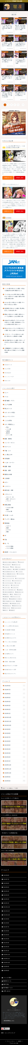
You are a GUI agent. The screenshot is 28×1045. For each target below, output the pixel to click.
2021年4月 (14, 749)
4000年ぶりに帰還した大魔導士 (10, 562)
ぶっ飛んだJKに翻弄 (10, 645)
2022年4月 (14, 701)
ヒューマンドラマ (9, 416)
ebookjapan (8, 372)
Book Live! (7, 380)
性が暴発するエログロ (10, 638)
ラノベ (6, 392)
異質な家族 (8, 504)
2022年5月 (14, 697)
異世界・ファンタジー (11, 552)
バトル (6, 396)
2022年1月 (14, 713)
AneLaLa (21, 562)
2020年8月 (15, 781)
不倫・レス (8, 450)
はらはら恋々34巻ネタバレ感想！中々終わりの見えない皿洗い (15, 303)
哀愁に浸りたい (19, 592)
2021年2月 (15, 757)
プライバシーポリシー (11, 1041)
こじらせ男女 (8, 420)
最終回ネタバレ (7, 981)
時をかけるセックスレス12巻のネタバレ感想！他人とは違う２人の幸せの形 (15, 329)
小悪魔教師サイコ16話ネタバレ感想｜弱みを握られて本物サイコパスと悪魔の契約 (15, 350)
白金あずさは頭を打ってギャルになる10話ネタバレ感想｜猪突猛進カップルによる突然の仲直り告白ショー (15, 322)
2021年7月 (14, 737)
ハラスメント (8, 494)
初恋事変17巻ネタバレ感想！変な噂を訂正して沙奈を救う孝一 (15, 309)
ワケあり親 (9, 511)
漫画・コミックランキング (8, 1032)
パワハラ (8, 500)
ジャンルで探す (7, 977)
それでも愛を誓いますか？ (9, 571)
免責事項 (19, 1041)
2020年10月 (14, 773)
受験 (7, 531)
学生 (7, 427)
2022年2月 (14, 709)
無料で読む (6, 984)
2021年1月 (14, 761)
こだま (18, 567)
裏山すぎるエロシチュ (10, 673)
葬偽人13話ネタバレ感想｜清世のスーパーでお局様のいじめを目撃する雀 (15, 315)
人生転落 (7, 478)
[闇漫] (14, 9)
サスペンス (8, 446)
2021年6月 (14, 741)
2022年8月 (14, 685)
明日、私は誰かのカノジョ (9, 601)
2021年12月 (14, 717)
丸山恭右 (20, 589)
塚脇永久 (6, 594)
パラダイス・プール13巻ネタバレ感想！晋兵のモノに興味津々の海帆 (14, 335)
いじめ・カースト (9, 462)
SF (5, 535)
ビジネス (8, 529)
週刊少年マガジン (17, 605)
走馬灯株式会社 (7, 605)
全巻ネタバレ (8, 177)
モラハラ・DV (10, 497)
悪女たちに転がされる (10, 657)
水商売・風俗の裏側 (10, 661)
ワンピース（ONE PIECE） (9, 589)
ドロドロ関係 (9, 548)
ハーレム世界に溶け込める (12, 626)
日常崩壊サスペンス (10, 634)
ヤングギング (15, 587)
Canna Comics (7, 564)
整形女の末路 (8, 474)
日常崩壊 (7, 458)
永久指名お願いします (15, 603)
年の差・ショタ (9, 515)
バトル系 (8, 429)
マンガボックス (15, 585)
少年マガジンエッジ (16, 596)
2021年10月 (14, 725)
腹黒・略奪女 (8, 438)
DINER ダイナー (16, 564)
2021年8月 (14, 733)
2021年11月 (15, 721)
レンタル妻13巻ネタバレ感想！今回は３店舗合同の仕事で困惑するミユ (15, 289)
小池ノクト (18, 594)
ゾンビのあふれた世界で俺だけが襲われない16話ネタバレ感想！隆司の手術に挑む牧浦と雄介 (15, 296)
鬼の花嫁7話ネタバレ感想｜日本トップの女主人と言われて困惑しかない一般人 (15, 342)
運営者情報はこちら (9, 1020)
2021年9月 (14, 729)
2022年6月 (14, 693)
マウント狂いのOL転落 (11, 641)
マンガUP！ (6, 585)
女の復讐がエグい (9, 653)
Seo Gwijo (6, 567)
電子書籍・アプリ (9, 400)
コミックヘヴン (7, 580)
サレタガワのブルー (17, 580)
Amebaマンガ (8, 364)
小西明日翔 (6, 596)
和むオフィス (8, 408)
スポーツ (8, 526)
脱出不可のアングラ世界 (11, 665)
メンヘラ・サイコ (9, 442)
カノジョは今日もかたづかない (10, 576)
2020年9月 (14, 777)
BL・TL (7, 543)
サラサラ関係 (9, 546)
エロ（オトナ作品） (10, 412)
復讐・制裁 (8, 466)
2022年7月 (14, 689)
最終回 (19, 601)
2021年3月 (14, 753)
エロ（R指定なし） (10, 424)
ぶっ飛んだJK (8, 454)
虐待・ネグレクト (11, 499)
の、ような (19, 571)
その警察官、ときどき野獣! (19, 569)
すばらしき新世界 (7, 569)
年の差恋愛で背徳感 (10, 630)
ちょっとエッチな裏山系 (11, 622)
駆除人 (5, 610)
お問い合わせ (6, 991)
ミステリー (8, 486)
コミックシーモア (9, 376)
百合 (6, 539)
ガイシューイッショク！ (9, 578)
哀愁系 (8, 431)
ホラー (6, 482)
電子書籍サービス (8, 987)
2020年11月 (14, 769)
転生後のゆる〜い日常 (10, 669)
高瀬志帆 (12, 610)
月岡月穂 (6, 603)
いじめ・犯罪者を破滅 (10, 649)
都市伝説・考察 (9, 490)
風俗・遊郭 (8, 470)
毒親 (7, 509)
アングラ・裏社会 (9, 519)
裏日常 (8, 433)
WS (13, 567)
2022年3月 (14, 705)
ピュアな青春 (8, 404)
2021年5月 (14, 745)
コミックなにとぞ (20, 578)
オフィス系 (9, 434)
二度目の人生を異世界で (9, 592)
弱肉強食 (7, 523)
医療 (7, 528)
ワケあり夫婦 (9, 507)
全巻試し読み (19, 177)
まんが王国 (7, 368)
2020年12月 (14, 765)
